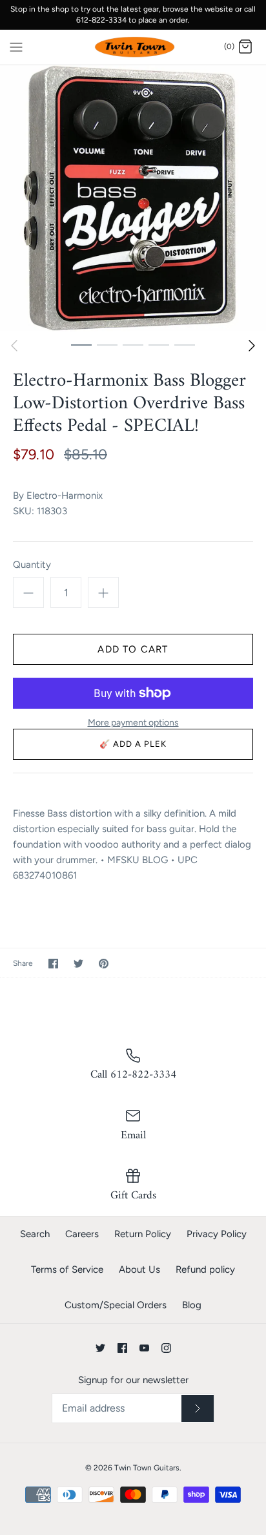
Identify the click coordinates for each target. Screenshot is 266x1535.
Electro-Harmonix (64, 495)
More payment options (133, 723)
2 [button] (107, 344)
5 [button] (185, 344)
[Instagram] (166, 1348)
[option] (133, 198)
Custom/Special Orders (116, 1305)
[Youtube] (144, 1348)
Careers (82, 1234)
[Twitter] (100, 1348)
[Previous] (14, 345)
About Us (139, 1269)
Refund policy (205, 1269)
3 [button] (133, 344)
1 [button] (81, 344)
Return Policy (142, 1234)
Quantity (32, 564)
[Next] (252, 345)
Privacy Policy (217, 1234)
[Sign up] (197, 1408)
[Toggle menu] (16, 46)
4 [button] (159, 344)
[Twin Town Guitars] (133, 47)
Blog (191, 1305)
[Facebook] (122, 1348)
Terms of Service (67, 1269)
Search (35, 1234)
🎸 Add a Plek (133, 744)
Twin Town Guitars (146, 1467)
